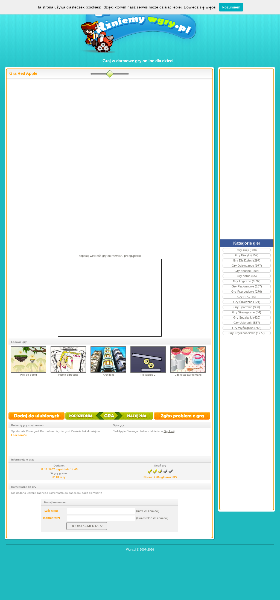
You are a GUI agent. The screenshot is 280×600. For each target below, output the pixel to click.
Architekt (108, 374)
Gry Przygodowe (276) (246, 291)
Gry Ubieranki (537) (247, 322)
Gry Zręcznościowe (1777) (247, 333)
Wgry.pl (131, 549)
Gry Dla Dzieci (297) (246, 260)
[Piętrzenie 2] (148, 371)
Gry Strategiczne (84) (246, 312)
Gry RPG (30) (246, 296)
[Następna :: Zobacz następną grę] (133, 420)
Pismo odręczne (68, 374)
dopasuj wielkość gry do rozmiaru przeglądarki (110, 255)
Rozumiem (231, 7)
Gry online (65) (247, 276)
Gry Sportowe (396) (247, 307)
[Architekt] (108, 371)
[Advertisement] (109, 123)
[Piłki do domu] (28, 371)
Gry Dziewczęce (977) (247, 265)
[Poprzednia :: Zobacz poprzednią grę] (84, 420)
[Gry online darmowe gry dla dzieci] (140, 56)
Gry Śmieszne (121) (246, 302)
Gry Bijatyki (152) (246, 255)
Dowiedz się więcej (200, 7)
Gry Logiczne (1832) (247, 281)
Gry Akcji (169, 431)
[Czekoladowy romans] (188, 371)
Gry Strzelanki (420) (246, 317)
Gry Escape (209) (247, 270)
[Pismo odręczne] (68, 371)
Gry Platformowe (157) (247, 286)
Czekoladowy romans (188, 374)
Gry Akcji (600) (247, 250)
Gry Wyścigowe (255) (246, 327)
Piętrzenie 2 (148, 374)
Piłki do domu (28, 374)
